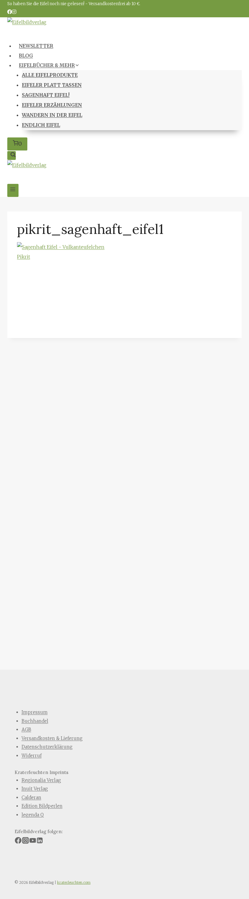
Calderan (31, 797)
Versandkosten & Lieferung (52, 738)
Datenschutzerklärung (47, 747)
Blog (26, 55)
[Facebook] (9, 12)
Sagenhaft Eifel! (46, 95)
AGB (26, 729)
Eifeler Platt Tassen (52, 85)
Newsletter (36, 46)
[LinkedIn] (39, 841)
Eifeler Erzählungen (52, 105)
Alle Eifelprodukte (50, 75)
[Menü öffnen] (13, 190)
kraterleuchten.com (73, 882)
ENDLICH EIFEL (41, 125)
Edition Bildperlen (42, 806)
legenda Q (33, 815)
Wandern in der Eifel (52, 115)
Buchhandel (35, 721)
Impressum (35, 712)
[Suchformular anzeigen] (11, 155)
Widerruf (32, 756)
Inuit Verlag (35, 789)
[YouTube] (32, 841)
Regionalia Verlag (41, 780)
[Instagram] (14, 12)
